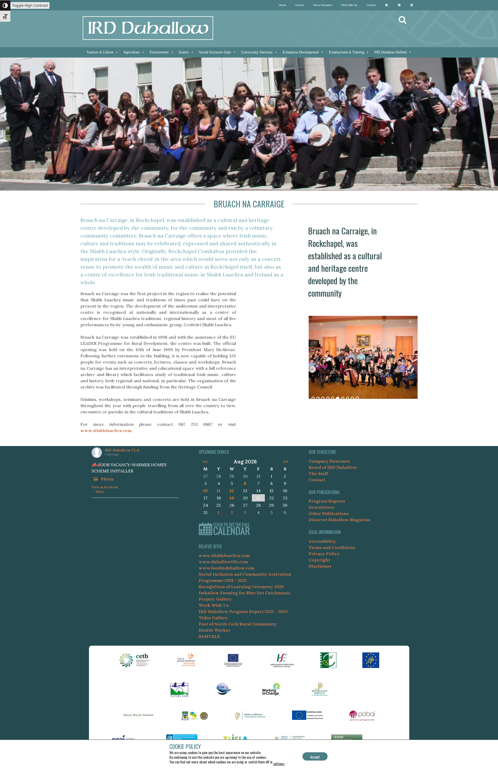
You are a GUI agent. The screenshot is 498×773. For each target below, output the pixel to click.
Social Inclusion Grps (215, 52)
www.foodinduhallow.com (226, 567)
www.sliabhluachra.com (106, 430)
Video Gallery (213, 617)
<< (204, 461)
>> (285, 461)
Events (299, 5)
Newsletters (321, 507)
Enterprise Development (301, 52)
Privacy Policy (324, 553)
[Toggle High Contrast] (5, 5)
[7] (342, 398)
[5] (333, 398)
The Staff (318, 473)
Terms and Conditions (332, 547)
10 (205, 490)
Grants (184, 52)
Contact (371, 5)
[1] (313, 398)
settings (279, 763)
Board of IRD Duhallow (333, 467)
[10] (357, 398)
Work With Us (349, 5)
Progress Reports (327, 501)
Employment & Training (346, 52)
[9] (352, 398)
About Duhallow (322, 5)
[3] (323, 398)
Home (282, 5)
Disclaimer (320, 566)
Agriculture (131, 52)
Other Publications (329, 513)
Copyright (319, 559)
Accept (315, 757)
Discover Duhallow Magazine (339, 519)
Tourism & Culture (99, 52)
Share (100, 491)
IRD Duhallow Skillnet (390, 52)
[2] (318, 398)
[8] (347, 398)
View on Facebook (105, 487)
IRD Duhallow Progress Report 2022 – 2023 (243, 611)
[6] (338, 398)
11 (218, 490)
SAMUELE (209, 636)
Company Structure (329, 461)
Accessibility (322, 541)
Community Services (257, 52)
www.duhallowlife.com (223, 561)
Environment (159, 52)
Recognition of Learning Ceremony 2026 (241, 586)
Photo (107, 479)
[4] (328, 398)
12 (232, 490)
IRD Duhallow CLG (122, 450)
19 (232, 497)
